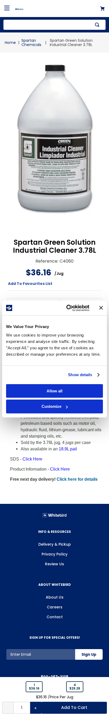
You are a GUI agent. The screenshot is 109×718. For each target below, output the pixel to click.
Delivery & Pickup (54, 544)
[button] (34, 686)
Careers (54, 607)
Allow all (54, 391)
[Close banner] (101, 308)
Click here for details (77, 479)
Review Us (54, 564)
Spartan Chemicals (31, 42)
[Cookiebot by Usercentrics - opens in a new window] (67, 308)
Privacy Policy (54, 554)
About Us (54, 597)
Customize (51, 406)
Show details (80, 374)
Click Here (32, 459)
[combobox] (54, 25)
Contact (55, 617)
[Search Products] (98, 25)
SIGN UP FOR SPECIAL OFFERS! (54, 637)
